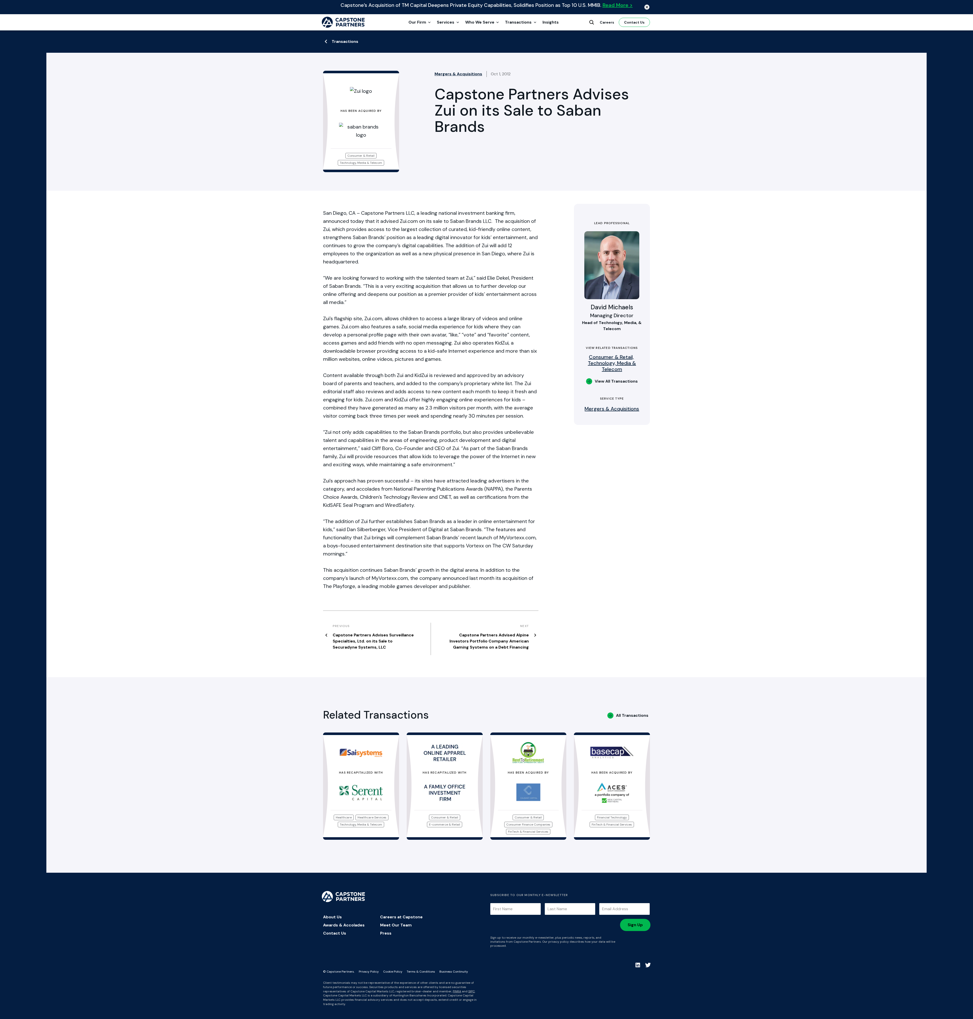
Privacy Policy (369, 972)
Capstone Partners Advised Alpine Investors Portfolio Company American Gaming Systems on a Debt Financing (489, 641)
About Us (332, 917)
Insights (550, 22)
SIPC (471, 991)
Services (445, 22)
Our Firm (417, 22)
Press (385, 933)
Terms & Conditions (421, 972)
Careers (607, 22)
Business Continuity (453, 972)
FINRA (457, 991)
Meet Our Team (396, 925)
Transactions (518, 22)
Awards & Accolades (344, 925)
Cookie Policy (392, 972)
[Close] (646, 7)
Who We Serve (479, 22)
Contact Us (634, 22)
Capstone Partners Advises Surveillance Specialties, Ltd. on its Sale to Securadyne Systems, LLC (373, 641)
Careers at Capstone (401, 917)
